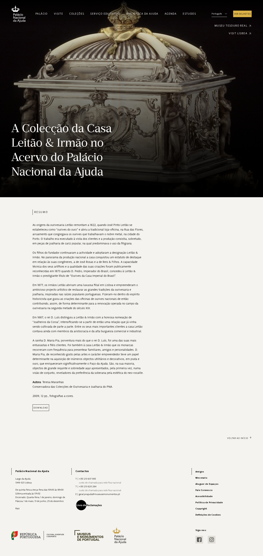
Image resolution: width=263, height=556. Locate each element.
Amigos (199, 472)
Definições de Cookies (208, 515)
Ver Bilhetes (242, 14)
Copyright (201, 509)
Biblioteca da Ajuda (142, 13)
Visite (58, 13)
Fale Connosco (204, 490)
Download (41, 407)
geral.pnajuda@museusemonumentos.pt (99, 494)
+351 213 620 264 (87, 486)
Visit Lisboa (238, 33)
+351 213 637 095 (87, 478)
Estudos (189, 13)
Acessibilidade (204, 496)
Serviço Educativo (105, 13)
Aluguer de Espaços (206, 484)
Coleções (76, 13)
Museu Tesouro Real (230, 25)
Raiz (17, 508)
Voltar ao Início (237, 438)
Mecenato (201, 478)
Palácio (41, 13)
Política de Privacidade (209, 502)
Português (217, 13)
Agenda (171, 13)
